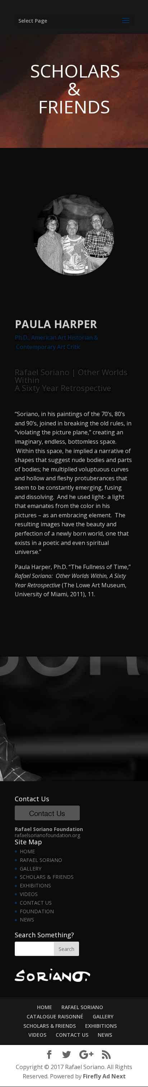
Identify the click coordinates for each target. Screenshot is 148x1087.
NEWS (27, 919)
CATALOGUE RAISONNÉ (55, 1016)
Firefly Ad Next (104, 1076)
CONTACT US (36, 902)
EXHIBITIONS (35, 885)
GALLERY (30, 868)
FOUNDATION (37, 911)
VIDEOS (29, 894)
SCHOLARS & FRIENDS (47, 876)
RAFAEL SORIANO (41, 860)
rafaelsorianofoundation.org (47, 835)
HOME (27, 851)
